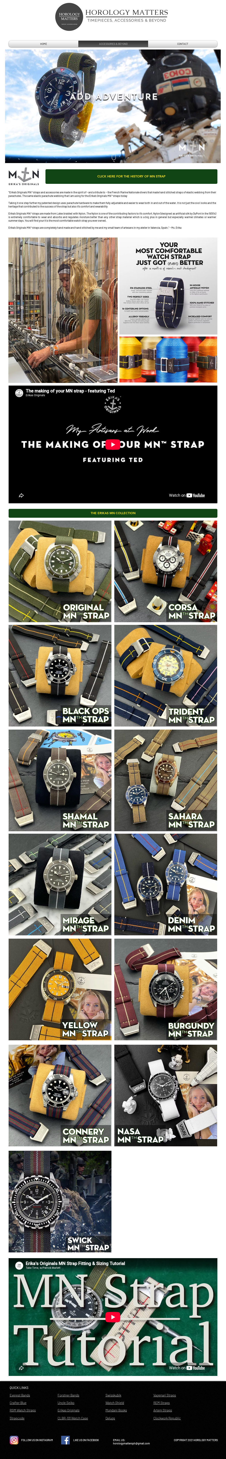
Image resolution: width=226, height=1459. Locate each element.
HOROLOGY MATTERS (126, 12)
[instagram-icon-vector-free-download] (14, 1440)
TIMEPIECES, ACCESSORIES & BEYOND (126, 20)
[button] (113, 513)
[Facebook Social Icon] (65, 1440)
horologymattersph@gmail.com (131, 1443)
